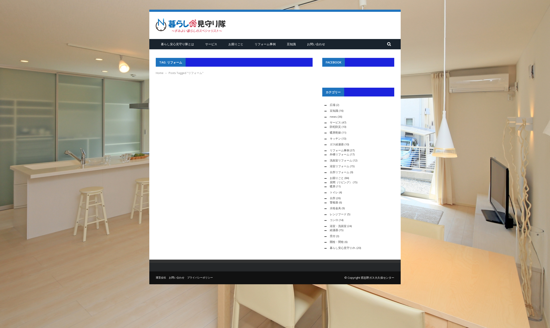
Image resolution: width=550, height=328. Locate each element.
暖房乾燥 (335, 132)
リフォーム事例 (265, 44)
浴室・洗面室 (338, 226)
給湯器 (334, 230)
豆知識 (291, 44)
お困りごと (235, 44)
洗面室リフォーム (341, 160)
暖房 (332, 186)
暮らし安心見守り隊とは (177, 44)
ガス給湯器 (337, 144)
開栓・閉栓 (337, 242)
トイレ (334, 192)
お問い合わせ (316, 44)
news (333, 117)
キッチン (335, 138)
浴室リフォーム (339, 166)
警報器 (334, 202)
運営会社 (161, 277)
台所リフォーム (339, 172)
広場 (332, 105)
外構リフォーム (339, 154)
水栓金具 (335, 208)
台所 (332, 198)
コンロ (334, 220)
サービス (211, 44)
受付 (332, 236)
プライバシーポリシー (200, 277)
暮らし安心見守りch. (343, 248)
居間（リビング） (341, 182)
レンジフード (338, 214)
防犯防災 (335, 127)
